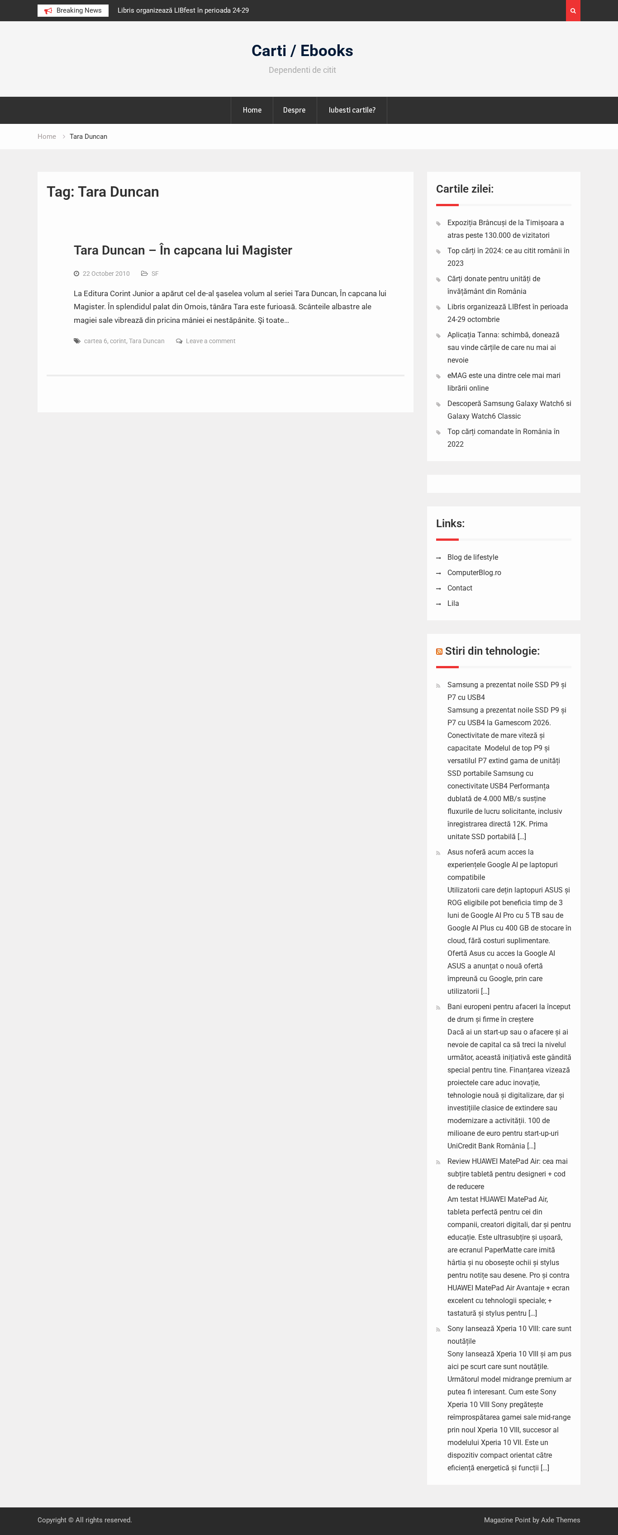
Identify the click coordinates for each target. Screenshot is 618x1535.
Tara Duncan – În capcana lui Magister (183, 250)
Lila (453, 603)
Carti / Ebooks (302, 51)
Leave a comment (211, 341)
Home (251, 109)
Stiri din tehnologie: (492, 651)
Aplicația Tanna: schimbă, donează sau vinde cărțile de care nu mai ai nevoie (503, 347)
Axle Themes (560, 1520)
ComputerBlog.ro (474, 572)
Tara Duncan (147, 341)
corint (118, 341)
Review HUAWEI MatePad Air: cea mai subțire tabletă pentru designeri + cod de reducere (507, 1174)
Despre (294, 109)
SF (155, 273)
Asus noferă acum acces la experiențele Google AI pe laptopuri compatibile (502, 865)
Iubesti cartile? (352, 109)
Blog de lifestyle (472, 557)
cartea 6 (95, 341)
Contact (459, 588)
